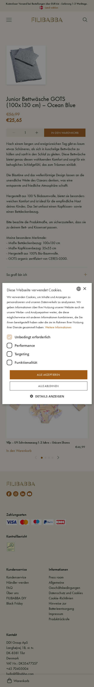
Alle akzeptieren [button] (48, 375)
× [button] (84, 288)
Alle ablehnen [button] (48, 386)
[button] (47, 396)
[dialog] (47, 343)
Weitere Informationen (58, 327)
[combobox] (78, 289)
